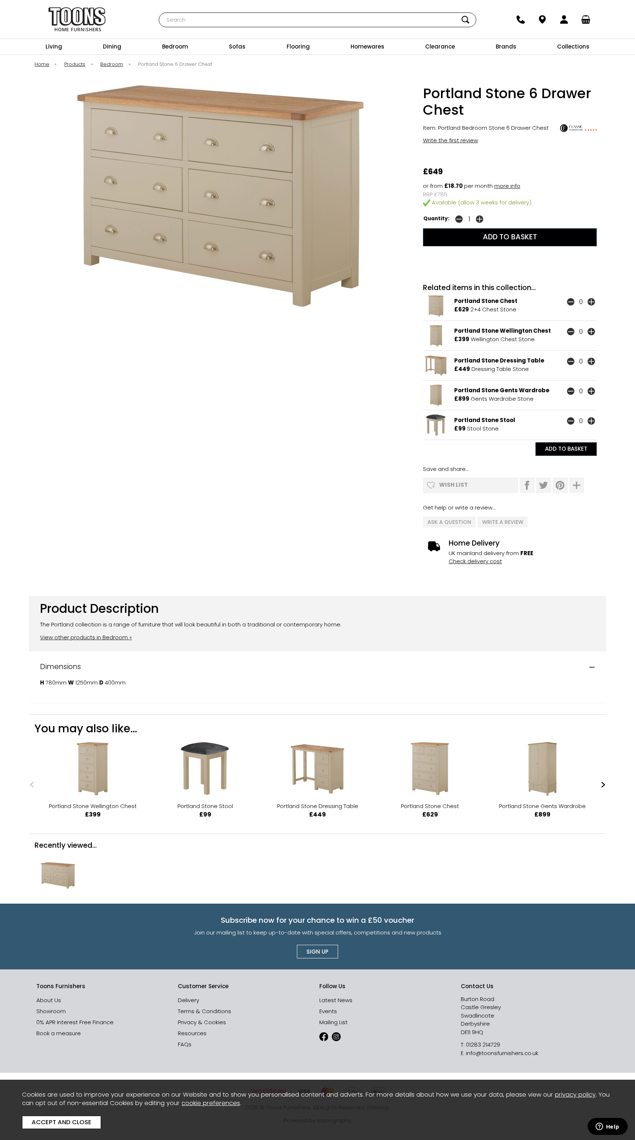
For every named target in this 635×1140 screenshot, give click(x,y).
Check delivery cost (475, 561)
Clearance (440, 46)
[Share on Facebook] (527, 485)
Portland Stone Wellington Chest (502, 331)
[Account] (564, 19)
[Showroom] (542, 19)
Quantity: (436, 218)
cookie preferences (211, 1103)
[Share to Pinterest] (560, 485)
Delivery (188, 1000)
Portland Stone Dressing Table (499, 360)
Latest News (335, 1000)
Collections (573, 46)
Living (54, 46)
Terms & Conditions (204, 1011)
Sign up (317, 951)
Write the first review (450, 140)
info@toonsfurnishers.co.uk (502, 1053)
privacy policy (575, 1094)
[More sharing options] (576, 485)
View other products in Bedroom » (86, 637)
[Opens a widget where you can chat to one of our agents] (607, 1127)
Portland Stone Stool (484, 420)
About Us (48, 1000)
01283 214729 (483, 1044)
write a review (502, 522)
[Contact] (520, 19)
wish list (453, 485)
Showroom (51, 1011)
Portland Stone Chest (485, 301)
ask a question (449, 522)
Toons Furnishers (77, 19)
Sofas (237, 46)
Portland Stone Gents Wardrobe (501, 390)
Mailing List (333, 1022)
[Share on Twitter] (543, 485)
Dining (112, 46)
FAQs (184, 1044)
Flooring (298, 46)
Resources (192, 1033)
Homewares (367, 46)
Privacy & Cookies (202, 1022)
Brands (506, 46)
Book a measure (58, 1033)
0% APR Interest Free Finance (75, 1022)
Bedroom (175, 46)
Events (328, 1011)
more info (507, 186)
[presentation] (32, 784)
